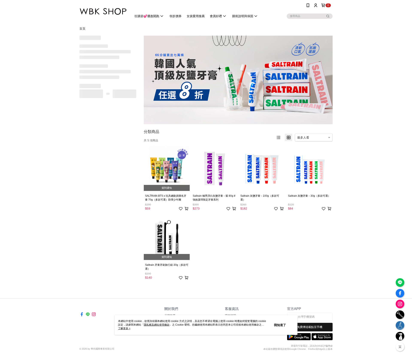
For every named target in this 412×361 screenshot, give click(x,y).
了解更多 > (124, 328)
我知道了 (280, 325)
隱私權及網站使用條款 (157, 324)
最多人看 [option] (303, 137)
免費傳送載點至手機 (309, 327)
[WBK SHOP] (103, 11)
